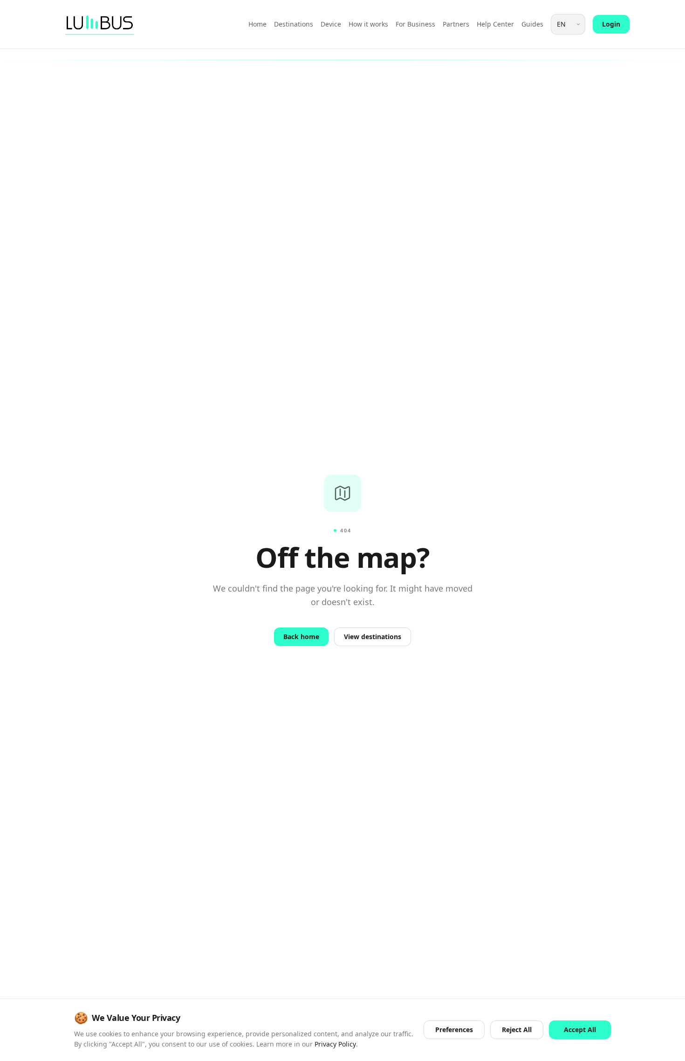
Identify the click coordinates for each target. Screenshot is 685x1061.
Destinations (293, 24)
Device (331, 24)
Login (611, 24)
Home (257, 24)
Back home (301, 636)
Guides (532, 24)
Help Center (495, 24)
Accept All (580, 1029)
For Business (415, 24)
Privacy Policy (335, 1044)
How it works (368, 24)
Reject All (517, 1029)
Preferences (454, 1029)
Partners (456, 24)
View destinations (372, 636)
